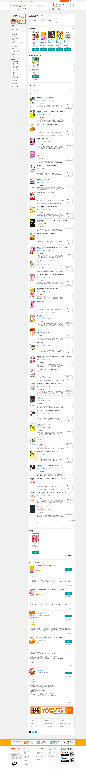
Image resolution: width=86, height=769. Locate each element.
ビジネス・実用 (16, 69)
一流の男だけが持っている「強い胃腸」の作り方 (47, 465)
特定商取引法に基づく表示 (52, 756)
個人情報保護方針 (51, 755)
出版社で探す (14, 84)
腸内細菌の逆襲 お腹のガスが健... (43, 43)
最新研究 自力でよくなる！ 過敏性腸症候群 (46, 97)
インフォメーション (39, 757)
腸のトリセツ (40, 315)
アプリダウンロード (39, 752)
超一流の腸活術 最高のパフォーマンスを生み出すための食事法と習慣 (52, 220)
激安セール (14, 39)
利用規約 (49, 753)
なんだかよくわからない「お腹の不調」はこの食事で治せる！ (50, 410)
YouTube (25, 763)
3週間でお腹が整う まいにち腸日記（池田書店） (47, 206)
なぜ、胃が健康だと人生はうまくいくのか (46, 506)
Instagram (26, 760)
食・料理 (47, 182)
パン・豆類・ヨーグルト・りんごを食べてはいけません (49, 369)
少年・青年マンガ (19, 9)
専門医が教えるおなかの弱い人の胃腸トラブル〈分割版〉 (49, 383)
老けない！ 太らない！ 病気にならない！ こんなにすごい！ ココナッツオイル (54, 492)
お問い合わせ (38, 759)
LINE (25, 757)
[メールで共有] (33, 732)
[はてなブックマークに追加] (36, 732)
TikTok (25, 761)
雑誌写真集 (59, 9)
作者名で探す (14, 81)
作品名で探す (14, 80)
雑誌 (14, 70)
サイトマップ (50, 759)
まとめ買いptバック (15, 41)
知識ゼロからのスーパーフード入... (51, 43)
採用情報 (49, 752)
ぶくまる (13, 56)
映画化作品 (14, 36)
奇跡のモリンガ (40, 342)
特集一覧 (13, 48)
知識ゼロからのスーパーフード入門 (44, 397)
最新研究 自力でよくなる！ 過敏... (35, 70)
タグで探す (14, 78)
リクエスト (38, 760)
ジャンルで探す (15, 77)
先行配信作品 (14, 46)
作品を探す (38, 751)
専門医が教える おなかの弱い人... (59, 43)
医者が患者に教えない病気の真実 (44, 438)
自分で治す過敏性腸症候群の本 (43, 329)
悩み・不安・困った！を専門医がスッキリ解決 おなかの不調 (50, 124)
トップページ (26, 749)
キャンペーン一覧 (15, 50)
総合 (13, 8)
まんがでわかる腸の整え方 (42, 152)
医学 (43, 168)
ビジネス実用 (53, 9)
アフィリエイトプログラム (40, 761)
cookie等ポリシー (51, 757)
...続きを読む (33, 699)
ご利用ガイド (73, 9)
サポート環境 (38, 755)
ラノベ (42, 8)
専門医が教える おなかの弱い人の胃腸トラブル (47, 451)
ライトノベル (15, 66)
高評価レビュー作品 (15, 54)
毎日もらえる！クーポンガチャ (18, 42)
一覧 (73, 28)
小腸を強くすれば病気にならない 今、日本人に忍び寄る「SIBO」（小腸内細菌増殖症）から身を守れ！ (59, 356)
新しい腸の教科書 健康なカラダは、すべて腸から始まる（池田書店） (48, 19)
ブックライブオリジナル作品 (17, 44)
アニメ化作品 (14, 33)
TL (36, 8)
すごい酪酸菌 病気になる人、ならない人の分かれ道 (48, 260)
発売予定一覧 (14, 27)
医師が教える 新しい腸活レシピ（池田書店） (46, 233)
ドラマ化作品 (14, 34)
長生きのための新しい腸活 (42, 138)
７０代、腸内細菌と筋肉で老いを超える (45, 192)
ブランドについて (51, 751)
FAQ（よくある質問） (40, 756)
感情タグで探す (15, 86)
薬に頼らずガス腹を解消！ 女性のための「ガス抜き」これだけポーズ (51, 111)
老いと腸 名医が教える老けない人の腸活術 (46, 165)
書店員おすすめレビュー (16, 53)
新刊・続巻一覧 (15, 29)
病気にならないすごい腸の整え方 (35, 546)
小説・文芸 (47, 8)
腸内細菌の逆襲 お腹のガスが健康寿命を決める (47, 288)
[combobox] (32, 6)
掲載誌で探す (14, 83)
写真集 (14, 72)
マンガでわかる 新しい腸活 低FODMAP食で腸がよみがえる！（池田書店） (53, 247)
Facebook (26, 764)
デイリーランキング (15, 30)
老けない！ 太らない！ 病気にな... (67, 43)
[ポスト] (30, 732)
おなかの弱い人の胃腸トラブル (43, 424)
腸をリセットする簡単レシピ (35, 43)
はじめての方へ (67, 9)
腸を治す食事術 (40, 301)
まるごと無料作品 (15, 38)
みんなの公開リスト (15, 51)
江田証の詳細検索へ (71, 526)
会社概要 (49, 749)
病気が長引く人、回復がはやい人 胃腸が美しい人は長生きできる (51, 478)
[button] (35, 49)
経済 (45, 223)
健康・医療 (48, 100)
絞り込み (23, 6)
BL (30, 9)
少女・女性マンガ (25, 9)
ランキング (26, 753)
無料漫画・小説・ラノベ (28, 751)
